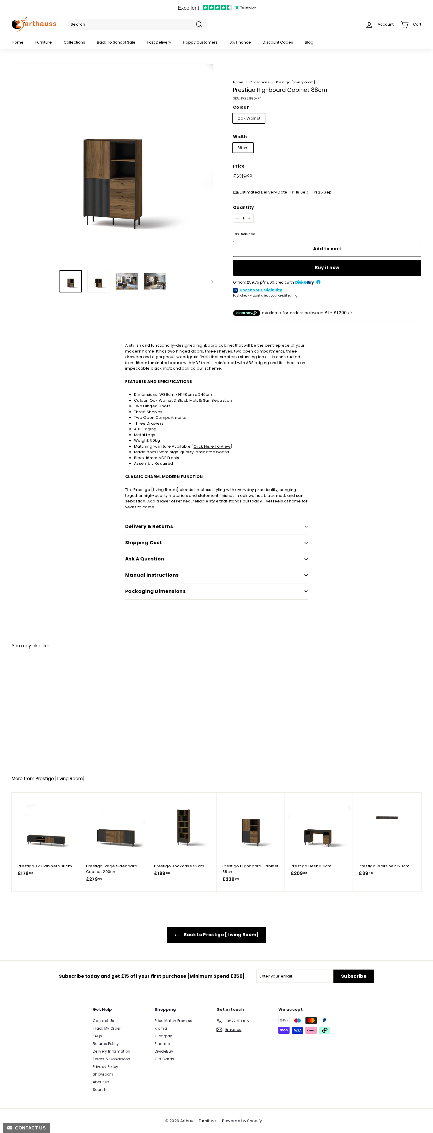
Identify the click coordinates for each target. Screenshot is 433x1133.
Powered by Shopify (242, 1121)
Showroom (103, 1074)
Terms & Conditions (111, 1058)
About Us (101, 1081)
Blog (309, 42)
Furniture (43, 42)
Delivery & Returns (149, 526)
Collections (74, 42)
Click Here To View (212, 446)
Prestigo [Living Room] (295, 82)
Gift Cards (164, 1058)
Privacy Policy (105, 1066)
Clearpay (163, 1035)
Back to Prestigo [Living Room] (220, 935)
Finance (162, 1043)
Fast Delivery (159, 42)
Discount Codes (278, 42)
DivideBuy (164, 1051)
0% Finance (240, 42)
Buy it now (327, 267)
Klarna (161, 1028)
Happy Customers (200, 42)
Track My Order (107, 1028)
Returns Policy (106, 1043)
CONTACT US (29, 1127)
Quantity (243, 207)
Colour (241, 107)
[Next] (209, 281)
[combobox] (138, 24)
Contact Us (103, 1020)
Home (18, 42)
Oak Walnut (248, 118)
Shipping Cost (143, 542)
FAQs (97, 1035)
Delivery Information (111, 1051)
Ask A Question (144, 558)
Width (240, 137)
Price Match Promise (173, 1020)
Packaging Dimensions (155, 591)
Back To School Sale (116, 42)
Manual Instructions (152, 575)
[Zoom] (112, 164)
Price (239, 166)
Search (99, 1089)
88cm (243, 147)
